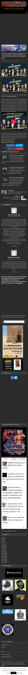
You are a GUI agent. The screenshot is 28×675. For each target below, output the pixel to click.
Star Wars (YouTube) (9, 142)
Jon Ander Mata (15, 60)
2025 (4, 545)
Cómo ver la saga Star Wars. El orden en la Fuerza (13, 520)
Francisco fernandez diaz (14, 215)
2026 (4, 538)
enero (3, 544)
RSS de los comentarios (6, 656)
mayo (3, 539)
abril (3, 541)
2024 (4, 547)
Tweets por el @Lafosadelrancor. (8, 531)
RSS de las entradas (5, 654)
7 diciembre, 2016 (6, 60)
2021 (4, 551)
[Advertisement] (14, 30)
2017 (4, 557)
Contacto (3, 646)
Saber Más (19, 673)
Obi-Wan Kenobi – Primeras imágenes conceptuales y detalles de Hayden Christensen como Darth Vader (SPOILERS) (12, 492)
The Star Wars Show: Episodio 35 (16, 155)
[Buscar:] (14, 322)
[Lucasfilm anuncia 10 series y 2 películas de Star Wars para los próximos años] (4, 476)
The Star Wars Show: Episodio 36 (16, 167)
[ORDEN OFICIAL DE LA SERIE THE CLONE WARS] (4, 465)
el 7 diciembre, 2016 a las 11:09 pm (14, 216)
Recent (14, 458)
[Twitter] (15, 377)
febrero (3, 542)
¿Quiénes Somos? (5, 644)
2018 (4, 556)
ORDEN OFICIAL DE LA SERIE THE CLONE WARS (13, 465)
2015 (4, 560)
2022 (4, 550)
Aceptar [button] (13, 673)
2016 (4, 559)
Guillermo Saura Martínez (14, 257)
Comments (22, 458)
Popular (5, 458)
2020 (4, 553)
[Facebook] (12, 377)
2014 (4, 562)
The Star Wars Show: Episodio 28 (16, 177)
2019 (4, 554)
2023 (4, 548)
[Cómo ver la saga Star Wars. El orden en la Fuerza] (4, 520)
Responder (14, 246)
